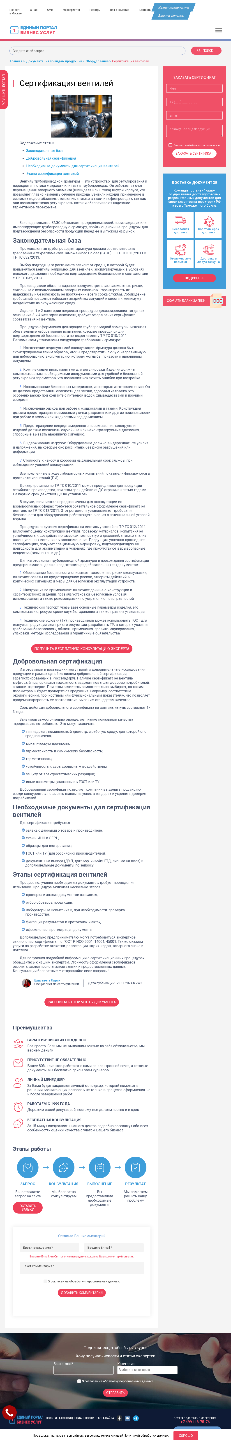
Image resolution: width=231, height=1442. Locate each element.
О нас (33, 9)
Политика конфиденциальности (70, 1418)
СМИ (50, 9)
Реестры (95, 9)
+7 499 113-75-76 (195, 1422)
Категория (125, 1364)
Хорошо (186, 1435)
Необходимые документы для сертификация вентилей (72, 166)
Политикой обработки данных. (146, 1435)
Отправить (115, 1393)
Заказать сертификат (194, 153)
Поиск (208, 50)
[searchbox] (137, 1369)
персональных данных (102, 1281)
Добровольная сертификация (51, 158)
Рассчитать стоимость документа (82, 1002)
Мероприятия (71, 9)
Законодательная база (44, 151)
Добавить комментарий (82, 1293)
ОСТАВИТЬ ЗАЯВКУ (28, 1207)
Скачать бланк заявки (186, 300)
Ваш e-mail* (63, 1364)
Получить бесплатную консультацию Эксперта (81, 649)
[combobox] (147, 1370)
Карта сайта (105, 1418)
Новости (14, 9)
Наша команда (119, 9)
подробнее (194, 278)
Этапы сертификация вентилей (52, 174)
